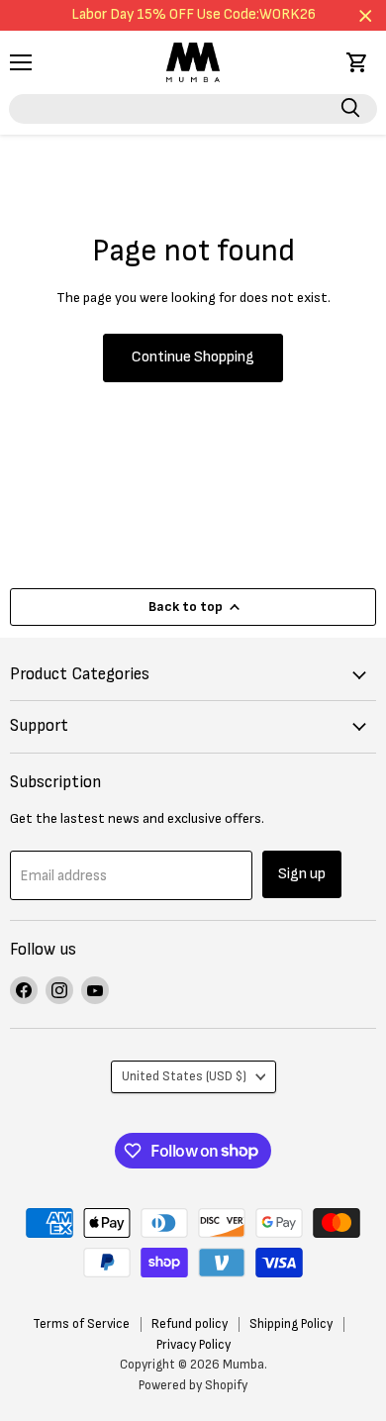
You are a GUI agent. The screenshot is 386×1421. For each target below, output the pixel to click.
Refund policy (189, 1324)
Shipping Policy (291, 1324)
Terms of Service (81, 1324)
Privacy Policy (193, 1345)
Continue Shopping (193, 357)
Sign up (302, 873)
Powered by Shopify (193, 1385)
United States (184, 1076)
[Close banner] (365, 15)
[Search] (350, 109)
